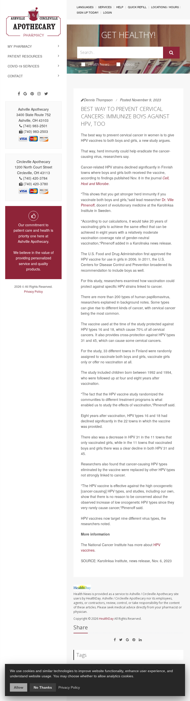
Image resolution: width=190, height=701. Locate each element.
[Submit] (171, 53)
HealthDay (106, 619)
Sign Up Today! (87, 12)
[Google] (25, 93)
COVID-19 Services (23, 66)
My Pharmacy (20, 46)
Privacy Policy (33, 291)
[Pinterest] (32, 93)
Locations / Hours (165, 7)
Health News (98, 64)
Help (119, 7)
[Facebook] (19, 93)
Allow (18, 687)
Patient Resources (25, 56)
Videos (129, 64)
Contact (15, 76)
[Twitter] (46, 93)
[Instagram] (39, 93)
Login (107, 12)
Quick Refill (137, 7)
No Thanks (43, 687)
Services (105, 7)
